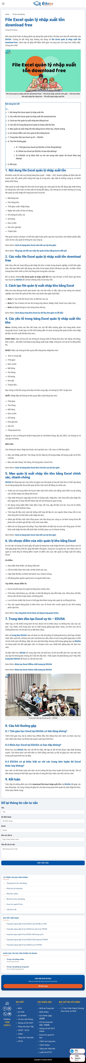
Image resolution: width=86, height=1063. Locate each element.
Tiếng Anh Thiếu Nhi (25, 1038)
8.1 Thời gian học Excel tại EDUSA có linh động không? (38, 147)
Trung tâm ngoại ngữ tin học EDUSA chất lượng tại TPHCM (27, 940)
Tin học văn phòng (18, 14)
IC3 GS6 (21, 1012)
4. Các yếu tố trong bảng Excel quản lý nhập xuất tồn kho (31, 125)
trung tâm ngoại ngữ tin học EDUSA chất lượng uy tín (25, 934)
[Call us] (5, 1014)
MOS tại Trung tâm (46, 1008)
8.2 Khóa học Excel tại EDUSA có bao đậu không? (36, 151)
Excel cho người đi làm (15, 904)
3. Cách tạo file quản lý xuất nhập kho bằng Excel (28, 120)
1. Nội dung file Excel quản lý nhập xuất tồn (26, 112)
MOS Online (44, 1012)
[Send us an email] (9, 1009)
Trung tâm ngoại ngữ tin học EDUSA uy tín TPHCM (24, 945)
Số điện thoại (6, 817)
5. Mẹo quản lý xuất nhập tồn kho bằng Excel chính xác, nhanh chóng (36, 129)
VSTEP (20, 1030)
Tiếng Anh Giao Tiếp (26, 1027)
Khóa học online (12, 894)
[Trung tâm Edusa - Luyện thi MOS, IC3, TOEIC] (43, 3)
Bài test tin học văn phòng (16, 899)
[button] (4, 4)
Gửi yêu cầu (43, 863)
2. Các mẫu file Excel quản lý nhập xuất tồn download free (32, 116)
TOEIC (20, 1034)
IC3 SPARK (22, 1016)
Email (3, 826)
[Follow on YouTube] (9, 1014)
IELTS (27, 1030)
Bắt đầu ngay (43, 986)
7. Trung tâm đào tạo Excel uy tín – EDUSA (25, 137)
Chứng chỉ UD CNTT (25, 1023)
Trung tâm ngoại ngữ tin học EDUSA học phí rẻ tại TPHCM (27, 929)
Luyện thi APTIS (45, 1052)
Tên (2, 808)
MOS (20, 1008)
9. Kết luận (12, 164)
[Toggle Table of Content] (6, 109)
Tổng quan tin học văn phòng (17, 883)
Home (7, 14)
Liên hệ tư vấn (11, 909)
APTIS (20, 1041)
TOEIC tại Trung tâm (47, 1041)
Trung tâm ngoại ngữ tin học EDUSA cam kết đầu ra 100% (27, 924)
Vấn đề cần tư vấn (8, 844)
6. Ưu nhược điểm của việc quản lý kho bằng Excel (29, 133)
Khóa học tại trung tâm (15, 888)
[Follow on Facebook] (5, 1009)
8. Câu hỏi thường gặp (17, 141)
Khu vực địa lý (6, 835)
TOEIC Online (44, 1045)
